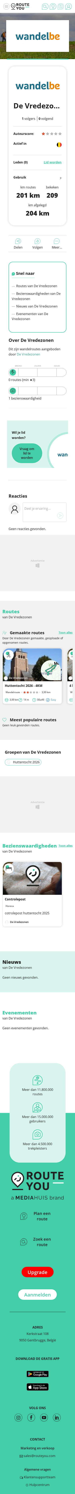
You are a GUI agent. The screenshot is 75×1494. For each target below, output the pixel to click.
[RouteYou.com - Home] (20, 6)
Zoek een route (42, 1241)
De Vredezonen (28, 354)
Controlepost (15, 899)
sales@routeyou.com (39, 1456)
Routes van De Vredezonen (36, 286)
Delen (18, 247)
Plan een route (42, 1216)
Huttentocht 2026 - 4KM (23, 685)
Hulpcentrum (39, 1485)
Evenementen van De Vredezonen (30, 316)
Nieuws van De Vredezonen (36, 306)
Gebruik (19, 177)
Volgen (37, 247)
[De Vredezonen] (38, 43)
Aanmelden (37, 1294)
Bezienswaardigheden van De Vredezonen (36, 296)
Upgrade (37, 1272)
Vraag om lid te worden (27, 453)
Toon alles (66, 632)
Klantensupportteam (39, 1477)
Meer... (57, 247)
